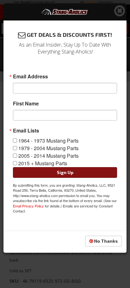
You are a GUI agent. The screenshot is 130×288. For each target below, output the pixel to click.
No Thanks (105, 241)
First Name (26, 103)
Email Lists (26, 130)
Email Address (30, 76)
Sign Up (65, 172)
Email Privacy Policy (28, 205)
